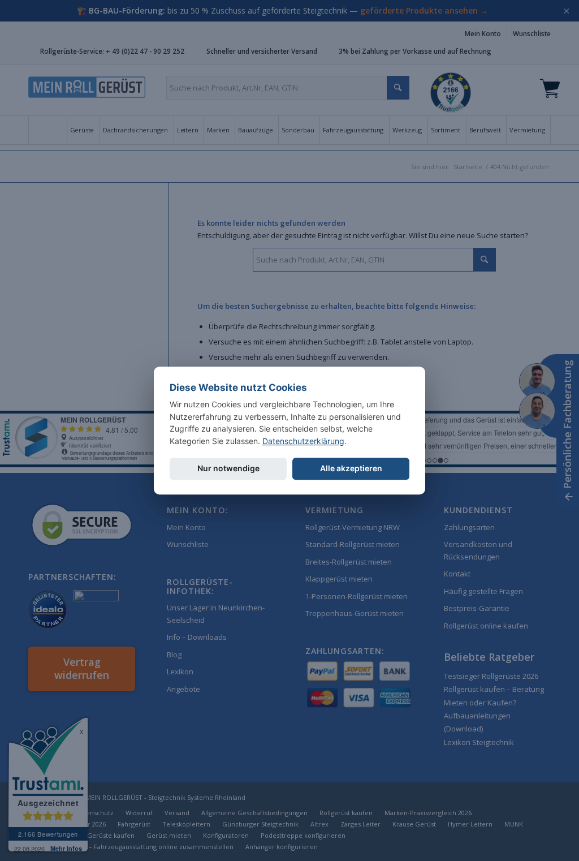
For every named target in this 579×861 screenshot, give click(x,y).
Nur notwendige (228, 468)
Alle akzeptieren (351, 468)
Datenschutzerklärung (303, 441)
